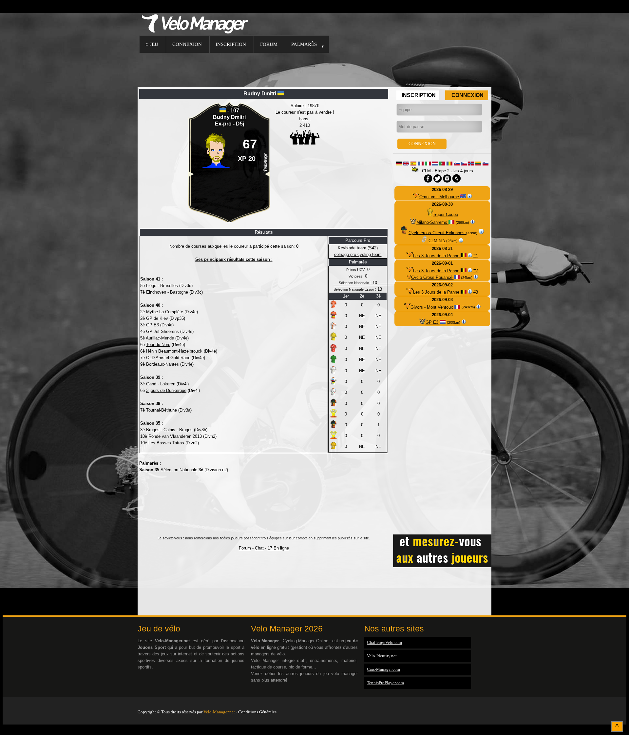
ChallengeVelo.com (384, 642)
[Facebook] (489, 703)
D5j (240, 123)
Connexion (187, 44)
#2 (475, 270)
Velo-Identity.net (382, 655)
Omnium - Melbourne (439, 196)
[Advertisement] (314, 69)
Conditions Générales (257, 711)
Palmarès (304, 44)
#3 (475, 292)
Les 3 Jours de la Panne (437, 255)
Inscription (231, 44)
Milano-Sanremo (432, 222)
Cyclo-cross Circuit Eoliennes (437, 232)
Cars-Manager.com (383, 669)
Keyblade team (352, 247)
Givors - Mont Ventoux (432, 307)
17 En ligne (278, 548)
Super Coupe (445, 214)
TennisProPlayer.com (385, 682)
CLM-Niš (437, 241)
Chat (259, 548)
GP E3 (433, 322)
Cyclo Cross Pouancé (432, 277)
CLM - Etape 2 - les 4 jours (447, 170)
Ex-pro (224, 123)
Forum (268, 44)
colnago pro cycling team (358, 254)
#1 (475, 255)
